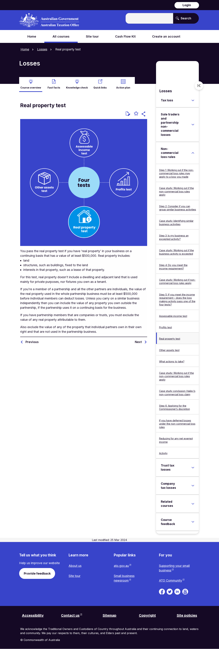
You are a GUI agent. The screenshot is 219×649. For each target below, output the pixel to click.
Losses (42, 49)
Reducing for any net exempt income (176, 440)
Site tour (74, 576)
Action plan (123, 87)
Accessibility (33, 615)
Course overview (30, 87)
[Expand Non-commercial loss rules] (192, 152)
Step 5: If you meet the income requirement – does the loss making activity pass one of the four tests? (177, 299)
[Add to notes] (128, 113)
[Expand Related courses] (192, 503)
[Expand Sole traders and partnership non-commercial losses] (192, 124)
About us (75, 566)
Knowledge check (77, 87)
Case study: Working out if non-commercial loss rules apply (177, 281)
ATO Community (170, 580)
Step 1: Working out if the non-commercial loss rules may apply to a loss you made (176, 173)
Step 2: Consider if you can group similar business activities (177, 208)
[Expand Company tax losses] (192, 485)
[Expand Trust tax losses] (192, 467)
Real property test (169, 338)
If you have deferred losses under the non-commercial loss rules (177, 424)
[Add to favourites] (136, 114)
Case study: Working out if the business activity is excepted (176, 252)
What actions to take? (171, 361)
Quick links (100, 87)
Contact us (70, 615)
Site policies (187, 615)
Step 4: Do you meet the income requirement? (173, 267)
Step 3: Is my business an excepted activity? (174, 237)
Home (25, 49)
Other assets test (169, 350)
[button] (144, 114)
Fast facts (54, 87)
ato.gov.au (121, 566)
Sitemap (109, 615)
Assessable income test (173, 316)
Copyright (147, 615)
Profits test (165, 327)
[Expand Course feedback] (192, 521)
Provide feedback (37, 573)
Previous (32, 342)
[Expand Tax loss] (192, 100)
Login (187, 5)
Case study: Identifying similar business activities (176, 222)
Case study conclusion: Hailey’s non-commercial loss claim (177, 393)
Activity (163, 453)
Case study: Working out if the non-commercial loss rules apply (176, 191)
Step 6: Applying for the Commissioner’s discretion (174, 407)
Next (138, 342)
